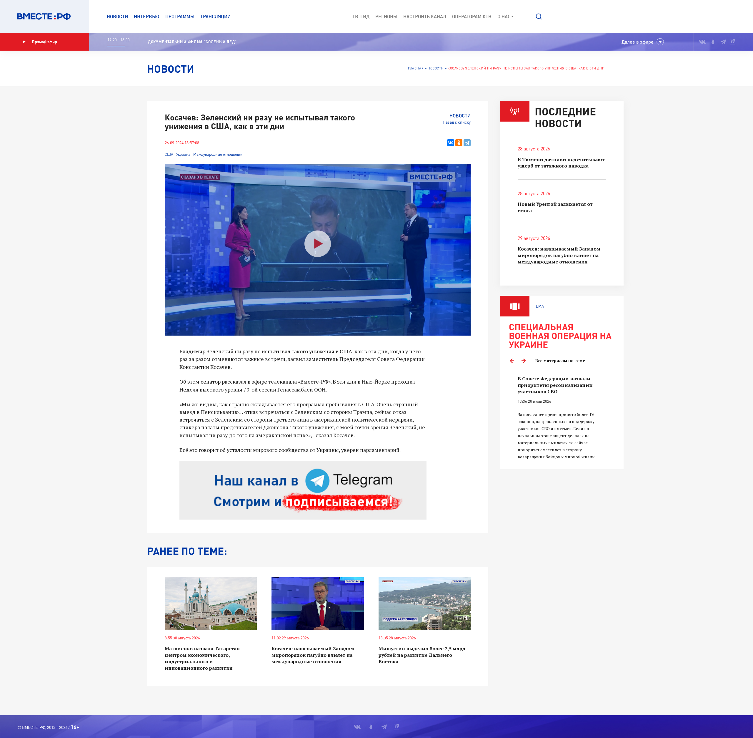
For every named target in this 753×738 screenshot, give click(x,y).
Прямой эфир (44, 41)
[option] (562, 417)
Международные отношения (217, 154)
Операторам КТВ (472, 16)
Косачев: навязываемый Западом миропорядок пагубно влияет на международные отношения (312, 655)
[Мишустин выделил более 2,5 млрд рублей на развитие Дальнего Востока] (425, 603)
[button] (539, 16)
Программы (179, 16)
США (169, 154)
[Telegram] (467, 142)
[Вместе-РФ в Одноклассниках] (713, 42)
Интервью (146, 16)
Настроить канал (424, 16)
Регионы (386, 16)
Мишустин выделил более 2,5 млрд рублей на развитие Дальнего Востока (422, 655)
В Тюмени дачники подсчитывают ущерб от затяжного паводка (561, 162)
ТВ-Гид (360, 16)
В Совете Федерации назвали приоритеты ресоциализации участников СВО (555, 385)
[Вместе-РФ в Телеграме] (723, 42)
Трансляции (215, 16)
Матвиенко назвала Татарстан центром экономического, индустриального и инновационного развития (202, 658)
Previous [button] (512, 360)
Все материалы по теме (560, 360)
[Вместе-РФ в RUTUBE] (732, 42)
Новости (117, 16)
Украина (183, 154)
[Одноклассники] (458, 142)
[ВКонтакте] (450, 142)
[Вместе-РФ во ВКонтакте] (702, 42)
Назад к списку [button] (457, 122)
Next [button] (523, 360)
